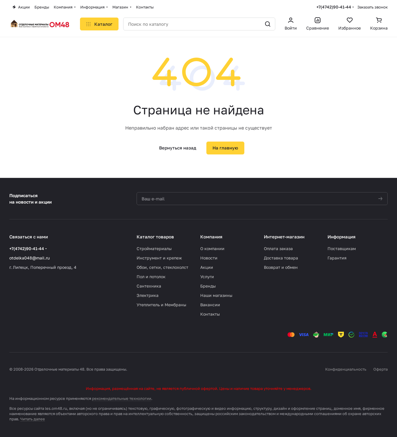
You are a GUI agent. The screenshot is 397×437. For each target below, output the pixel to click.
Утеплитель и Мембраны (161, 304)
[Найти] (267, 24)
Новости (208, 257)
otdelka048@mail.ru (29, 257)
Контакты (210, 314)
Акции (206, 267)
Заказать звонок (372, 7)
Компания (211, 236)
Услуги (207, 276)
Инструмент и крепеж (159, 257)
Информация (342, 236)
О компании (212, 248)
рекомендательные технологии (121, 398)
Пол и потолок (151, 276)
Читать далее (32, 419)
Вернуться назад (177, 147)
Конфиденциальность (345, 369)
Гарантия (337, 257)
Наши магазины (216, 295)
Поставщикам (342, 248)
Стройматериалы (154, 248)
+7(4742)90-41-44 (333, 6)
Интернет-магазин (284, 236)
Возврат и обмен (281, 267)
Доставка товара (281, 257)
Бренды (208, 285)
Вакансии (210, 304)
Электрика (148, 295)
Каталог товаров (155, 236)
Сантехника (149, 285)
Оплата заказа (278, 248)
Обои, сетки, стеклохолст (162, 267)
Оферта (380, 369)
